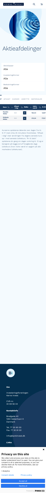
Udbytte (25, 99)
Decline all (23, 486)
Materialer (36, 99)
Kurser (15, 99)
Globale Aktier (6, 118)
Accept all (23, 481)
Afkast (7, 99)
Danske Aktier (5, 112)
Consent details (7, 475)
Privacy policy (26, 475)
